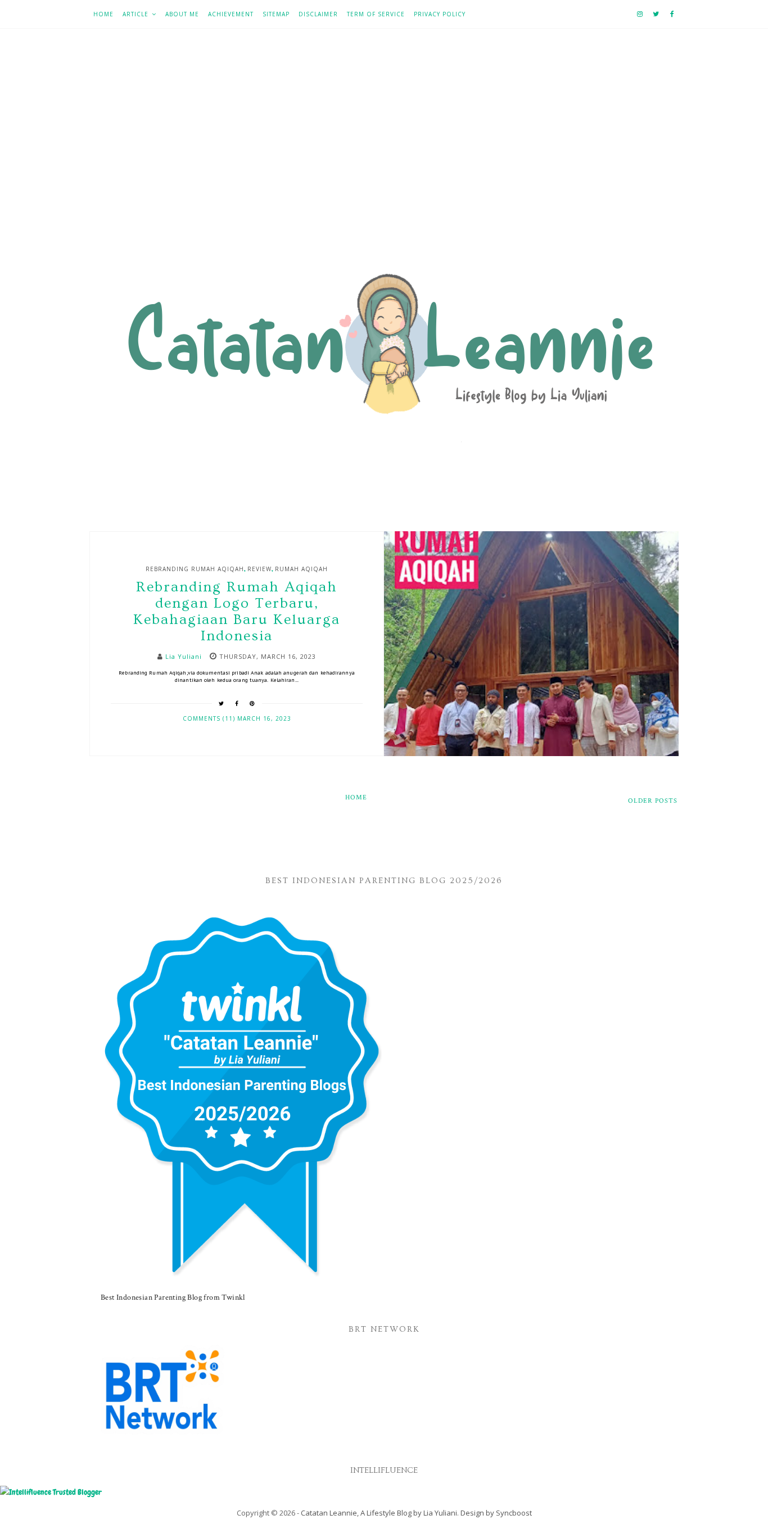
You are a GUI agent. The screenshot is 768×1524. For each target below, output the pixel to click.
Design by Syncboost (496, 1513)
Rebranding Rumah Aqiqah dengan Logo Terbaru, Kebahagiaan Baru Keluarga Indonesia (236, 611)
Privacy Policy (440, 14)
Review (259, 569)
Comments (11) (210, 718)
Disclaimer (318, 14)
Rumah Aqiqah (301, 569)
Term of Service (376, 14)
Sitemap (276, 14)
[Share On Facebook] (237, 703)
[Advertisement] (384, 152)
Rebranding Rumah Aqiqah (195, 569)
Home (103, 14)
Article (135, 14)
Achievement (231, 14)
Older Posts (652, 801)
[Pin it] (252, 703)
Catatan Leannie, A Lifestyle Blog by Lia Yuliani (379, 1513)
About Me (182, 14)
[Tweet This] (221, 703)
